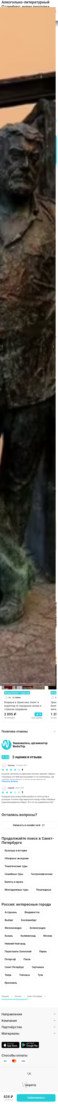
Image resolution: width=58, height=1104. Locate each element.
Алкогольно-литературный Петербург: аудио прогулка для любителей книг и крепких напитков (16, 999)
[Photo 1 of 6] (6, 683)
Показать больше (10, 781)
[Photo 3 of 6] (23, 683)
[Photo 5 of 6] (41, 683)
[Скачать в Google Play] (30, 1045)
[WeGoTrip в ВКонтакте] (29, 1073)
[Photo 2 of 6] (15, 683)
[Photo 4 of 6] (32, 683)
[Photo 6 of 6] (49, 683)
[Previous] (4, 346)
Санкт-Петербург (34, 996)
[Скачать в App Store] (10, 1045)
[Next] (51, 346)
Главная (5, 996)
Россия (18, 996)
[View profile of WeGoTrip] (6, 744)
